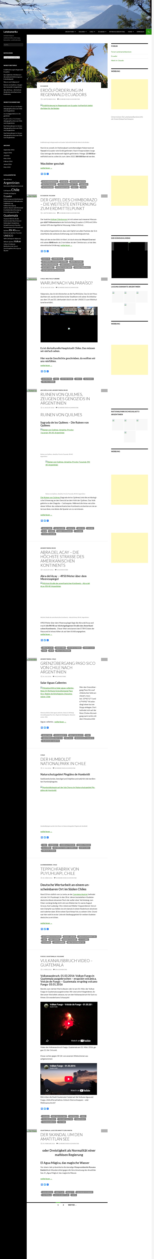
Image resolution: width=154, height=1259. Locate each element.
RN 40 (65, 390)
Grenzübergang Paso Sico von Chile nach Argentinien (67, 667)
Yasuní (83, 187)
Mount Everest (48, 267)
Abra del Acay (47, 647)
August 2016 (8, 153)
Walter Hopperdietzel (76, 942)
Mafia (69, 1130)
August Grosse (69, 936)
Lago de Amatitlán (59, 1130)
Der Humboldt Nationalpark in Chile (63, 761)
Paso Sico (68, 738)
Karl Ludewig (55, 939)
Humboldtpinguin (67, 845)
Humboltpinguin (84, 845)
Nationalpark (47, 187)
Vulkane (60, 956)
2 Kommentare (62, 570)
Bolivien (82, 31)
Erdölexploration (78, 181)
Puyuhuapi (46, 942)
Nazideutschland (69, 939)
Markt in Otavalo (117, 60)
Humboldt (54, 845)
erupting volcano (59, 1116)
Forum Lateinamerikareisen (121, 52)
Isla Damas (46, 848)
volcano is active (65, 1119)
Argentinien (69, 31)
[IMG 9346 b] (51, 310)
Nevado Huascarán (64, 267)
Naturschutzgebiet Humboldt (65, 848)
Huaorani (83, 184)
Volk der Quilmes (48, 534)
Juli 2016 (6, 155)
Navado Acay (89, 647)
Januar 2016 (8, 164)
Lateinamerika (11, 31)
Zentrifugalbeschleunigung (53, 270)
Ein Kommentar (61, 969)
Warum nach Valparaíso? (66, 282)
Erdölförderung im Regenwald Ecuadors (63, 92)
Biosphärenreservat (49, 181)
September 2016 (9, 150)
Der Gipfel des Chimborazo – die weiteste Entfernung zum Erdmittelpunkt (68, 204)
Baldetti (70, 1192)
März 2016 (7, 158)
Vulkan (52, 195)
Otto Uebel (84, 939)
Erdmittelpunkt (77, 261)
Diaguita (71, 528)
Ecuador (101, 31)
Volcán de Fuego (48, 1119)
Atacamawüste (60, 735)
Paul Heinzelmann (9, 126)
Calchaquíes (59, 528)
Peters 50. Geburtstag (117, 31)
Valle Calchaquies (63, 650)
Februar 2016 (8, 161)
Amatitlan (60, 1192)
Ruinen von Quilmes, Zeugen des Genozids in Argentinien (65, 398)
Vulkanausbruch (48, 1122)
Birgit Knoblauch (76, 735)
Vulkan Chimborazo (59, 219)
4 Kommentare (60, 676)
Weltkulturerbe (52, 279)
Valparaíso (89, 379)
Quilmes (90, 528)
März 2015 (7, 167)
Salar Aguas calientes (50, 741)
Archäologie (46, 390)
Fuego (43, 956)
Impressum (140, 31)
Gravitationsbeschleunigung (72, 264)
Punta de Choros (48, 850)
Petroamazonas (62, 187)
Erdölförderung (48, 184)
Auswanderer (46, 865)
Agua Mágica (47, 1192)
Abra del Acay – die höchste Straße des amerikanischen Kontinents (62, 559)
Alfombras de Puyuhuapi (51, 936)
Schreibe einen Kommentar (69, 99)
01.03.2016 (45, 1116)
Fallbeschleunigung (50, 264)
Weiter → (72, 1205)
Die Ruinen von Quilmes (50, 497)
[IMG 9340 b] (85, 311)
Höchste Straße (74, 647)
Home (130, 31)
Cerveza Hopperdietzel (87, 936)
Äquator (45, 258)
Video (83, 1116)
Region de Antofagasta (84, 738)
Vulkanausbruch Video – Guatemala (66, 962)
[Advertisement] (129, 94)
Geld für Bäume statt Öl (68, 184)
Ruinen (51, 531)
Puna (44, 650)
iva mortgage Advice (10, 114)
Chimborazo (57, 258)
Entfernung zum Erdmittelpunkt (54, 261)
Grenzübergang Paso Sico (52, 738)
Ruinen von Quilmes (65, 531)
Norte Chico (85, 848)
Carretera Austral (80, 894)
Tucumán (78, 531)
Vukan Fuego (80, 1119)
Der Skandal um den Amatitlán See (61, 1136)
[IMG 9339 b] (68, 311)
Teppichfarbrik (59, 942)
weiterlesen (46, 168)
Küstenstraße (66, 379)
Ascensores (46, 379)
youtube (61, 1122)
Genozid (81, 528)
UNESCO (75, 187)
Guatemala (51, 956)
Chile (91, 31)
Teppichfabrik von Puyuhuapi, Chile (59, 871)
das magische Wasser (84, 1192)
